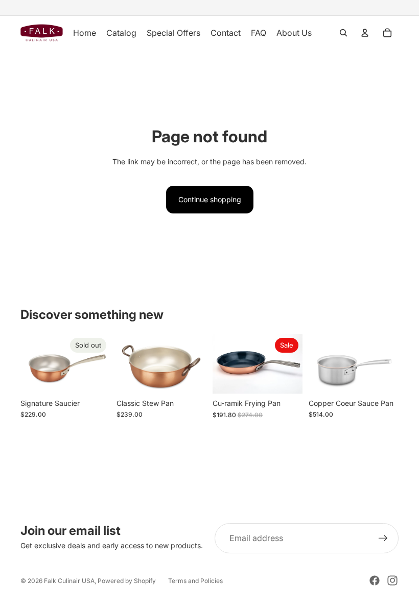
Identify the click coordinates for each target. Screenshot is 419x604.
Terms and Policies (195, 581)
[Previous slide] (31, 364)
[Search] (343, 32)
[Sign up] (383, 538)
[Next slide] (99, 364)
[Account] (365, 32)
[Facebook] (374, 580)
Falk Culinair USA (69, 581)
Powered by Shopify (127, 581)
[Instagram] (392, 580)
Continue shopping (209, 199)
